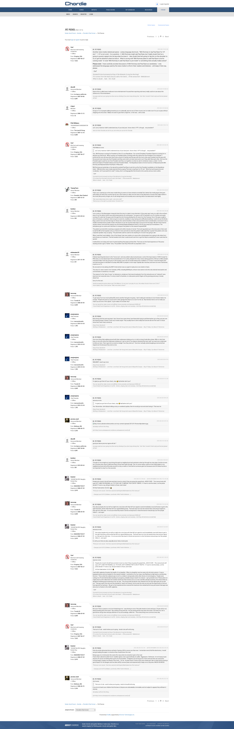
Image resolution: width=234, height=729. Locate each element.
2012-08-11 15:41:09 (163, 49)
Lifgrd (72, 106)
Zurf (72, 47)
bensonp (73, 293)
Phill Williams (75, 123)
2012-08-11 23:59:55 (162, 108)
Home (70, 10)
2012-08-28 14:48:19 (162, 606)
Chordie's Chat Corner (89, 33)
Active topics (151, 25)
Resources (148, 10)
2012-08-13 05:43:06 (162, 211)
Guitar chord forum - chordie (73, 33)
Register (83, 14)
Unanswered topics (163, 25)
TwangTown (74, 188)
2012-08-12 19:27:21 (162, 125)
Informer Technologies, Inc (126, 714)
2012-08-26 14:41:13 (162, 295)
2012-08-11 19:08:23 (162, 89)
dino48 (73, 87)
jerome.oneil (75, 419)
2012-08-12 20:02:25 (162, 145)
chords (167, 725)
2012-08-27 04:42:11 (162, 460)
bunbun (73, 209)
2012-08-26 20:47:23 (162, 421)
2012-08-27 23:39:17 (162, 527)
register (77, 40)
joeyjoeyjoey (75, 314)
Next (167, 37)
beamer (73, 477)
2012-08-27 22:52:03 (162, 504)
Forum (163, 10)
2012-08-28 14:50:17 (162, 627)
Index (68, 14)
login (72, 40)
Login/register (164, 4)
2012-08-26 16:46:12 (162, 337)
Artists (94, 10)
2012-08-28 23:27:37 (162, 678)
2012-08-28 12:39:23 (162, 557)
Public (110, 10)
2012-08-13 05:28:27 (162, 190)
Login (91, 14)
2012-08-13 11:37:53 (162, 254)
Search (75, 14)
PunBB (109, 714)
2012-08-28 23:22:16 (139, 647)
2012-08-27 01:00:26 (162, 440)
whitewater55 (75, 252)
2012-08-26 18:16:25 (162, 397)
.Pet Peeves (70, 29)
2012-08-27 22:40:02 (139, 479)
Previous (150, 37)
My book (130, 10)
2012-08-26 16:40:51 (162, 316)
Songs (81, 10)
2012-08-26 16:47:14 (162, 359)
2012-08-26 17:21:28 (162, 378)
